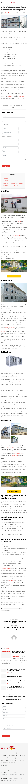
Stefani (7, 12)
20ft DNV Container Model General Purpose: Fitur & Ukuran (16, 670)
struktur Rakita (16, 235)
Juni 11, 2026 (10, 683)
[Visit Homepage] (14, 2)
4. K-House (5, 182)
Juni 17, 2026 (10, 672)
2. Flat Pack (5, 178)
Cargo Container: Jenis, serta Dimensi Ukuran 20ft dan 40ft (19, 653)
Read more (5, 666)
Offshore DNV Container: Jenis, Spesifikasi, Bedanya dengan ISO (15, 687)
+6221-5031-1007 (11, 778)
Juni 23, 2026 (10, 689)
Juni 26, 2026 (23, 656)
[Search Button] (26, 2)
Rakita (19, 221)
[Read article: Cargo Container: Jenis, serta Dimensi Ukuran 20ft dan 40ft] (6, 654)
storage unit (11, 96)
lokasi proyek (10, 447)
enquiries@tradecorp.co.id (10, 780)
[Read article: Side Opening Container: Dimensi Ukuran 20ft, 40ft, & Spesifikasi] (3, 682)
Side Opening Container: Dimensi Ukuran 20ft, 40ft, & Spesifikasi (16, 681)
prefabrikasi (15, 455)
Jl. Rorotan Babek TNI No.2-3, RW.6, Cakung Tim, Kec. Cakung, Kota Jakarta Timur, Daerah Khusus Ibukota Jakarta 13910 (13, 774)
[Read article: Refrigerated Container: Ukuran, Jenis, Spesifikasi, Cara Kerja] (3, 676)
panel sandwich (18, 453)
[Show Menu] (1, 2)
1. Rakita (4, 177)
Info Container (6, 651)
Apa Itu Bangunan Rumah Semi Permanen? (13, 183)
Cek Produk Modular (14, 276)
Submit (6, 166)
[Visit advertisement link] (14, 614)
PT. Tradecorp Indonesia (9, 765)
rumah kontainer (5, 610)
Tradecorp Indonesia (6, 568)
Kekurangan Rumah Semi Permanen (11, 187)
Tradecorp (21, 96)
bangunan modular (9, 327)
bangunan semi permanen (10, 608)
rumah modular (14, 83)
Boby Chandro (16, 656)
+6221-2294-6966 (20, 778)
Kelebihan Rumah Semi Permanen (10, 185)
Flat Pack (3, 331)
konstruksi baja (11, 580)
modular (7, 410)
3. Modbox (5, 180)
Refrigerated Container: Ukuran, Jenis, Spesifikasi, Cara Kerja (15, 675)
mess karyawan (19, 381)
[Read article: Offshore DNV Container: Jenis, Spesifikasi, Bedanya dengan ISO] (3, 688)
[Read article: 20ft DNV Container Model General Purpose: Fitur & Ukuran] (3, 670)
